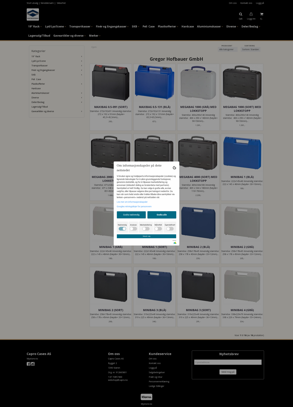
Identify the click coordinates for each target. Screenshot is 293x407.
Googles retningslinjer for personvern (134, 206)
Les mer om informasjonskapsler (132, 202)
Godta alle (162, 214)
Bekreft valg (146, 236)
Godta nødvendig (131, 214)
